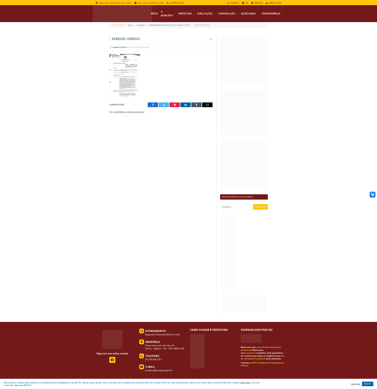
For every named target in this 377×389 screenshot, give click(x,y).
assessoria (251, 353)
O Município (167, 13)
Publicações (205, 13)
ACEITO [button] (367, 384)
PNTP (254, 363)
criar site (260, 347)
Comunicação (226, 13)
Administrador (119, 47)
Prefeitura (185, 13)
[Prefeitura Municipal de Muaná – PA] (122, 13)
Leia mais (245, 382)
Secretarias (248, 13)
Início (154, 13)
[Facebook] (112, 360)
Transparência (270, 13)
